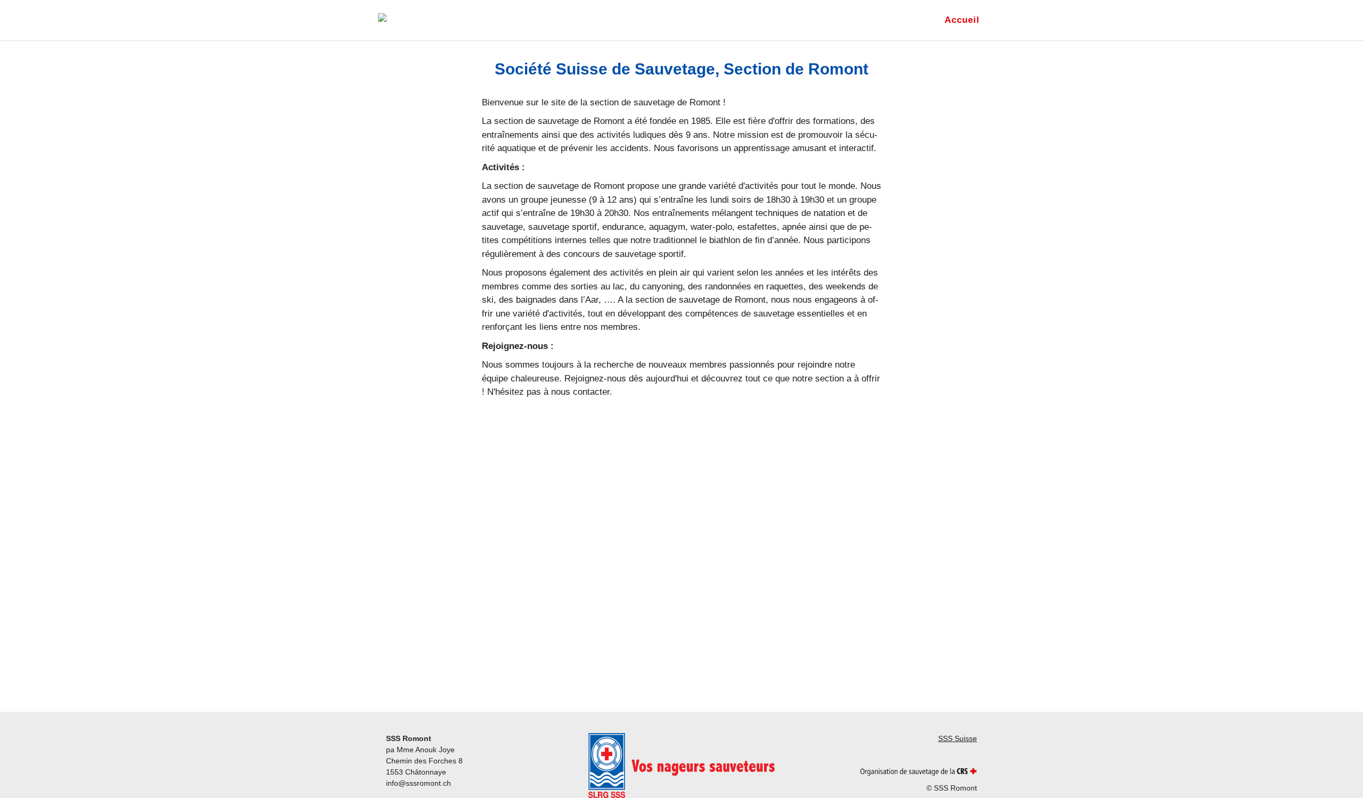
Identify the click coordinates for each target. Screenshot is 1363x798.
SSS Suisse (957, 738)
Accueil (962, 20)
